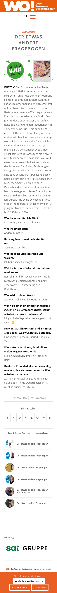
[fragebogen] (28, 70)
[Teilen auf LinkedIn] (32, 417)
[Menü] (31, 16)
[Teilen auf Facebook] (7, 417)
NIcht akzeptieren (20, 587)
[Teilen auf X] (14, 417)
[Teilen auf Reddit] (38, 417)
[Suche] (24, 16)
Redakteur (40, 397)
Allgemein (28, 31)
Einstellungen (40, 587)
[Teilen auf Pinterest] (26, 417)
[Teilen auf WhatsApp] (19, 417)
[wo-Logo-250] (28, 6)
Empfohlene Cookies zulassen (29, 581)
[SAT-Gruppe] (26, 548)
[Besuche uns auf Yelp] (50, 417)
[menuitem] (24, 16)
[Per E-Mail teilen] (44, 417)
